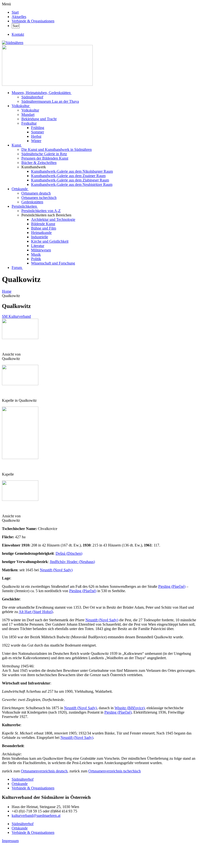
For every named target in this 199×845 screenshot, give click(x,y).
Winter (36, 141)
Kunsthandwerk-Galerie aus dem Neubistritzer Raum (71, 184)
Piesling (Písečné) (171, 586)
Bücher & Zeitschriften (39, 163)
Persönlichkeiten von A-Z (41, 211)
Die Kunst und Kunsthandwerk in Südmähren (56, 149)
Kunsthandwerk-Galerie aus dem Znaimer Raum (68, 176)
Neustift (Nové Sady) (56, 570)
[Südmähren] (12, 43)
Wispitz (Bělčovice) (130, 708)
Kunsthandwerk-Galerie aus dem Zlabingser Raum (70, 180)
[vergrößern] (4, 346)
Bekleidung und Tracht (39, 119)
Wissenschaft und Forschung (53, 263)
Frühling (37, 128)
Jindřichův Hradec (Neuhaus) (72, 562)
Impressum (10, 841)
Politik (36, 259)
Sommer (37, 132)
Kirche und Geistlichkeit (49, 241)
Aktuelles (19, 17)
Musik (36, 254)
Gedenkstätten (32, 202)
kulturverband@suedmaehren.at (36, 815)
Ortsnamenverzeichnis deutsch (44, 771)
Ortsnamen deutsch (36, 193)
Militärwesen (41, 250)
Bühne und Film (43, 228)
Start (15, 12)
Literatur (37, 246)
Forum (17, 267)
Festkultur (29, 123)
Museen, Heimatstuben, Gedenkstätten (41, 93)
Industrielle (39, 237)
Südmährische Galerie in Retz (44, 154)
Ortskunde (20, 189)
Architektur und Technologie (53, 219)
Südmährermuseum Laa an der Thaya (50, 101)
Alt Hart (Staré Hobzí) (36, 612)
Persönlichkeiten (24, 206)
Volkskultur (20, 106)
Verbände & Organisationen (33, 21)
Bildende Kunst (43, 224)
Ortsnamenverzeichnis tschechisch (114, 771)
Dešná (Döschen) (69, 553)
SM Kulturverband (16, 316)
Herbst (36, 136)
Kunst (16, 145)
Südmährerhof (32, 97)
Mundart (27, 114)
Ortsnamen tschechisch (39, 198)
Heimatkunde (41, 232)
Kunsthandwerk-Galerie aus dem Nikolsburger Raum (72, 171)
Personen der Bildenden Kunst (44, 158)
